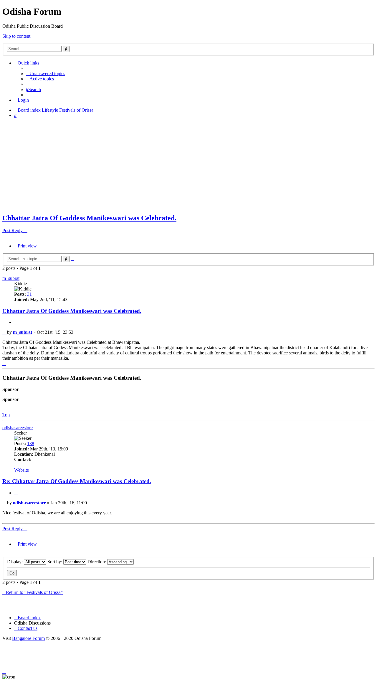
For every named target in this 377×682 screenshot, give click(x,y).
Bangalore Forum (28, 638)
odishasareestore (17, 427)
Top (6, 414)
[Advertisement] (179, 164)
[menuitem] (45, 73)
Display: (15, 561)
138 (30, 443)
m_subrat (10, 278)
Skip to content (16, 36)
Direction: (97, 561)
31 (29, 294)
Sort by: (55, 561)
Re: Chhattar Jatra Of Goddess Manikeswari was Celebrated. (76, 481)
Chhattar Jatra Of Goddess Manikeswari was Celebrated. (89, 218)
